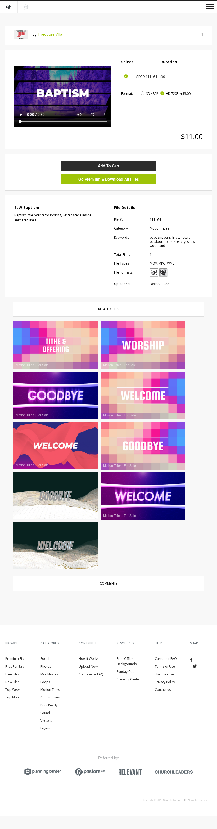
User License (164, 674)
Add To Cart (108, 165)
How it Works (88, 658)
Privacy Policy (165, 682)
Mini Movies (49, 674)
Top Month (13, 697)
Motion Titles (50, 689)
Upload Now (88, 666)
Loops (45, 682)
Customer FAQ (166, 658)
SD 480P (152, 93)
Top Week (12, 689)
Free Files (12, 674)
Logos (45, 728)
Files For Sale (15, 666)
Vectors (46, 720)
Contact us (163, 689)
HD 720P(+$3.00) (178, 93)
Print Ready (48, 705)
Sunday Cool (126, 671)
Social (44, 658)
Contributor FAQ (91, 674)
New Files (12, 682)
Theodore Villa (50, 34)
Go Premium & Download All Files (108, 179)
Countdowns (50, 697)
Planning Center (128, 679)
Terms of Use (165, 666)
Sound (45, 713)
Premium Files (15, 658)
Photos (45, 666)
